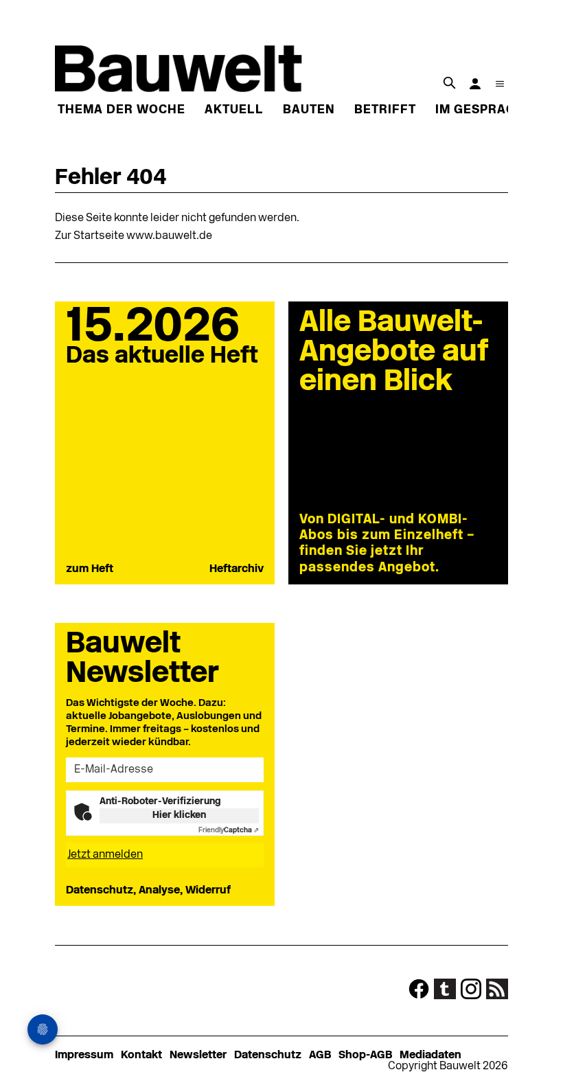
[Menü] (500, 84)
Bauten (309, 110)
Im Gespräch (480, 110)
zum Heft (89, 569)
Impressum (84, 1055)
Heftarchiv (236, 569)
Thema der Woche (121, 110)
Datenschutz (267, 1055)
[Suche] (449, 82)
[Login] (475, 84)
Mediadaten (430, 1055)
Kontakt (141, 1055)
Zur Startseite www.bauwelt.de (133, 236)
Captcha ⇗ (228, 830)
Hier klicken (179, 815)
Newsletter (198, 1055)
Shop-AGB (365, 1055)
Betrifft (385, 110)
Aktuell (234, 110)
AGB (320, 1055)
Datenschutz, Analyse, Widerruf (148, 890)
